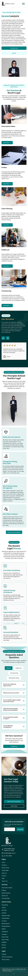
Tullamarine (5, 931)
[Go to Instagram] (14, 974)
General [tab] (8, 668)
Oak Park (4, 910)
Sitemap (4, 954)
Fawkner (4, 913)
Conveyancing (6, 291)
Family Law (5, 250)
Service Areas (5, 867)
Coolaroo (4, 921)
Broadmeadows (6, 926)
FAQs (3, 878)
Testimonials (5, 870)
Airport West (5, 939)
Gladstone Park (6, 915)
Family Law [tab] (19, 668)
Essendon (4, 934)
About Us (4, 873)
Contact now (14, 48)
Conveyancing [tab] (14, 673)
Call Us (14, 53)
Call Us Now (14, 806)
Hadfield (4, 942)
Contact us (14, 746)
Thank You (4, 881)
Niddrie (4, 929)
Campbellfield (5, 918)
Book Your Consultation (14, 532)
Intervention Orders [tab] (14, 678)
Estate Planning (7, 208)
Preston (4, 947)
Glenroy (4, 945)
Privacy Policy (5, 959)
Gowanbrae (5, 905)
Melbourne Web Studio (19, 971)
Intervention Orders (8, 126)
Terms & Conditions (7, 957)
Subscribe (20, 829)
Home (3, 862)
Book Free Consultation (14, 801)
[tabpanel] (14, 706)
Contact (4, 875)
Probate (4, 167)
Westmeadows (6, 923)
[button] (14, 685)
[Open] (23, 3)
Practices (4, 865)
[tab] (8, 668)
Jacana (4, 907)
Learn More (6, 142)
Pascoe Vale (5, 937)
